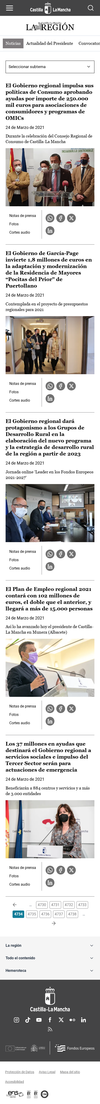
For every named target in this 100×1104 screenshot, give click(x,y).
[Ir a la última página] (50, 923)
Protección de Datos (19, 1072)
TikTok (27, 1020)
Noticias (13, 43)
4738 (72, 914)
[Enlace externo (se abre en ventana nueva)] (36, 1094)
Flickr (72, 1020)
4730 (42, 905)
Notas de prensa (22, 215)
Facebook (50, 1020)
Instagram (16, 1020)
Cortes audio (19, 232)
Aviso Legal (47, 1072)
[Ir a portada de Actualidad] (50, 27)
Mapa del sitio (70, 1072)
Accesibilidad (14, 1082)
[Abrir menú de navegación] (9, 8)
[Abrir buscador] (90, 7)
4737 (59, 914)
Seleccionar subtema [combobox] (27, 66)
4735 (32, 914)
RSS (50, 1029)
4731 (55, 905)
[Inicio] (50, 999)
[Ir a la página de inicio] (50, 8)
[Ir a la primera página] (18, 905)
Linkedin (83, 1020)
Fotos (14, 224)
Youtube (38, 1020)
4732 (69, 905)
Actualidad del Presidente (49, 43)
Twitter (61, 1020)
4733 (82, 905)
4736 (45, 914)
